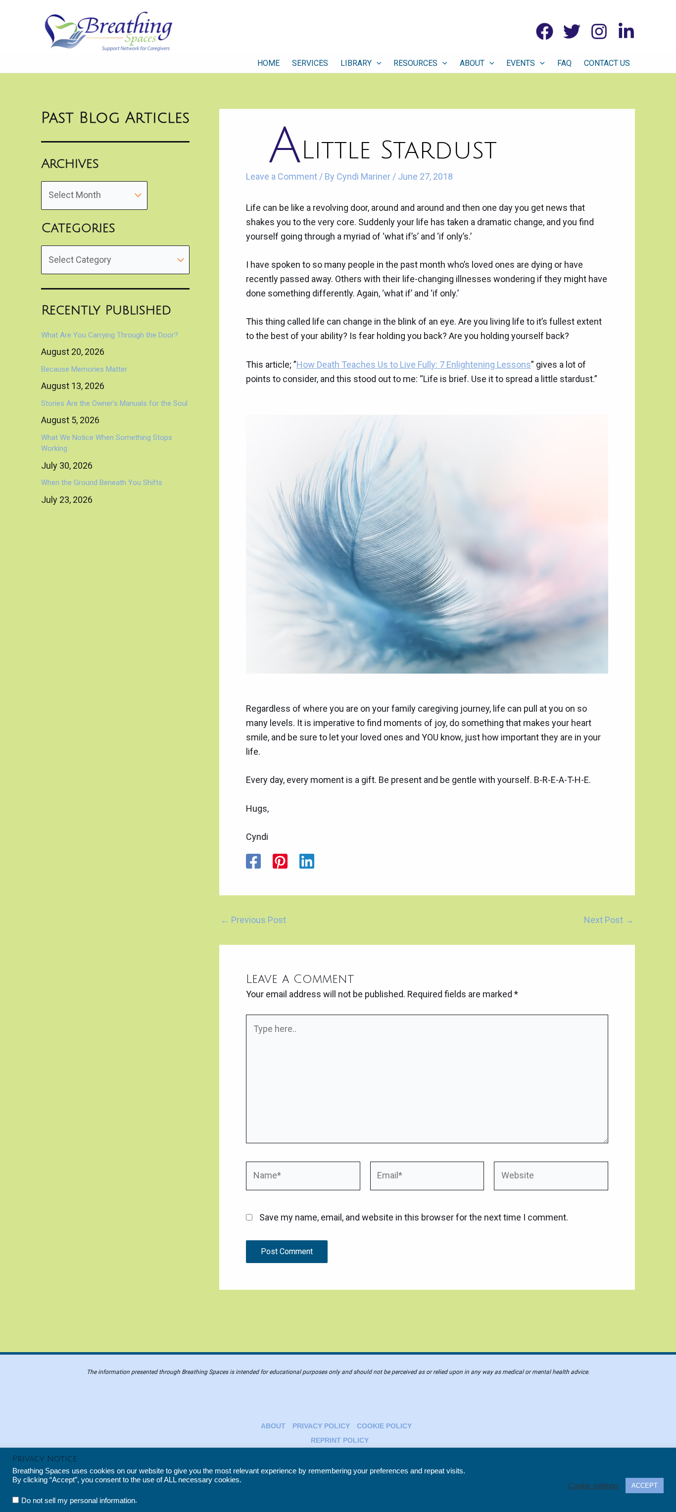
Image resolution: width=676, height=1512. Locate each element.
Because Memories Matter (84, 369)
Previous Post (253, 920)
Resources (415, 63)
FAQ (564, 63)
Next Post (609, 920)
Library (356, 63)
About (472, 63)
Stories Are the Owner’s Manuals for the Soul (114, 403)
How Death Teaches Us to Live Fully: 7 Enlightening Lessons (413, 364)
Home (268, 63)
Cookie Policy (384, 1426)
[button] (377, 63)
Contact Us (607, 63)
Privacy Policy (321, 1426)
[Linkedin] (626, 31)
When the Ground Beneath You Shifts (101, 482)
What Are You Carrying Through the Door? (109, 335)
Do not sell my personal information (78, 1501)
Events (520, 63)
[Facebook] (544, 31)
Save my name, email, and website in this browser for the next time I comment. (413, 1217)
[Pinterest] (280, 861)
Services (310, 63)
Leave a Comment (281, 176)
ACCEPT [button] (644, 1485)
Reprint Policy (340, 1440)
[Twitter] (571, 31)
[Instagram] (599, 31)
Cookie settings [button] (593, 1486)
